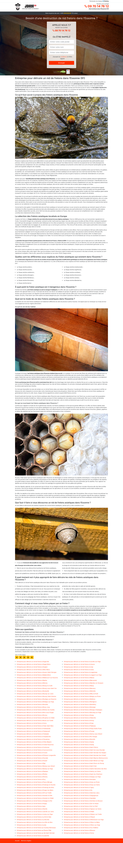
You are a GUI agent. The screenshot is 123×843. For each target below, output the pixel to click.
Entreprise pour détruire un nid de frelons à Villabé (79, 811)
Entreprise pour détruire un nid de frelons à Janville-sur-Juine (35, 811)
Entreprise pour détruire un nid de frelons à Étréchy (32, 777)
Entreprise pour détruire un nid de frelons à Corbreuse (33, 747)
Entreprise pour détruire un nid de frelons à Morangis (80, 707)
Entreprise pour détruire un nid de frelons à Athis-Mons (33, 669)
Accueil (17, 840)
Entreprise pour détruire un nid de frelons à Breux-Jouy (33, 707)
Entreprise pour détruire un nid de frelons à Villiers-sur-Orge (82, 825)
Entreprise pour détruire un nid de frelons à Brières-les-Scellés (36, 710)
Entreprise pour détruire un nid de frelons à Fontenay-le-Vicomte (36, 785)
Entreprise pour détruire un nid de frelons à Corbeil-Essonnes (35, 744)
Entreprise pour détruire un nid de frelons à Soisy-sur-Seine (82, 785)
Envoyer (61, 63)
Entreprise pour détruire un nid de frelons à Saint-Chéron (81, 747)
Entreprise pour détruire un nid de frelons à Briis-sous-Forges (35, 712)
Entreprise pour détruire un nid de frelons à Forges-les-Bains (35, 790)
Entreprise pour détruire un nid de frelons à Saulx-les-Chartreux (83, 774)
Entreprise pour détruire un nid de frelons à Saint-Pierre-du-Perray (84, 763)
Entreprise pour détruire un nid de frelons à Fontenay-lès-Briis (35, 787)
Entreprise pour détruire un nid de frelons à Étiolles (32, 774)
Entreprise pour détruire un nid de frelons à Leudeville (33, 835)
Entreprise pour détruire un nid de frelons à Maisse (79, 677)
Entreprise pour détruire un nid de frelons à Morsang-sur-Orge (82, 712)
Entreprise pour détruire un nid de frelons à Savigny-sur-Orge (82, 777)
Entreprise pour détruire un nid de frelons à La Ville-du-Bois (34, 822)
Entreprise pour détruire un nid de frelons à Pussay (79, 731)
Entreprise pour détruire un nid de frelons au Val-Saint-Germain (36, 833)
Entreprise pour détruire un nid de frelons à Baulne (32, 680)
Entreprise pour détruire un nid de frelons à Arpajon (32, 667)
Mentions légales (26, 840)
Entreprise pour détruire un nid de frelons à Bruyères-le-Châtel (35, 718)
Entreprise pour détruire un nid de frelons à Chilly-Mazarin (34, 742)
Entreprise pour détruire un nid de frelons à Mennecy (79, 688)
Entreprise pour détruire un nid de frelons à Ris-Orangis (80, 736)
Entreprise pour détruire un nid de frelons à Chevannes (33, 739)
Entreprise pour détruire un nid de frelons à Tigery (79, 787)
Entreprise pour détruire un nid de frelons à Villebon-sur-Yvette (83, 814)
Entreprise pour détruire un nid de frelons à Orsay (78, 723)
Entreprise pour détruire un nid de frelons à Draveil (32, 760)
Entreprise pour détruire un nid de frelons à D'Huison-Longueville (36, 755)
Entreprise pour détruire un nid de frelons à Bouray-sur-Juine (35, 694)
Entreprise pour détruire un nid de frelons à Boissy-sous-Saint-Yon (37, 688)
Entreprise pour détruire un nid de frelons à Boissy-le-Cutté (34, 685)
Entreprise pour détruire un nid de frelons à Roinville (79, 739)
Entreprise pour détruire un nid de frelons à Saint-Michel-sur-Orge (84, 760)
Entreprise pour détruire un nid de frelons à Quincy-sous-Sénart (83, 734)
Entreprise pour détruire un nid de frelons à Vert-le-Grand (81, 803)
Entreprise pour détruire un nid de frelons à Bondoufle (33, 691)
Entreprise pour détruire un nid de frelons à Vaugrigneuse (81, 795)
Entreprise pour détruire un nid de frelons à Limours (79, 664)
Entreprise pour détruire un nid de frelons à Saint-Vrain (80, 766)
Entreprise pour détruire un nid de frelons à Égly (31, 763)
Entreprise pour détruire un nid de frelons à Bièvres (32, 683)
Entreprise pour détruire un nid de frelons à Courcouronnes (34, 750)
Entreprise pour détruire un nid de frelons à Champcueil (33, 731)
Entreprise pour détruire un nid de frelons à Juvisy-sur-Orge (35, 814)
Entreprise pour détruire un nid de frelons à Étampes (32, 771)
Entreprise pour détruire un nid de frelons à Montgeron (80, 702)
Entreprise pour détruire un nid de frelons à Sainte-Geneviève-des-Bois (85, 769)
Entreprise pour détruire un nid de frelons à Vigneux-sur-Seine (82, 809)
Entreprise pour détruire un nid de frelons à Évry (31, 779)
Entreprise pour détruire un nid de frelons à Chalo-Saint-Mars (35, 726)
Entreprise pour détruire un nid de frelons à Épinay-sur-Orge (35, 769)
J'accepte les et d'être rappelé (62, 57)
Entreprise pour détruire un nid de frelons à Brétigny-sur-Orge (35, 702)
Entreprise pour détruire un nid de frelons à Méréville (80, 691)
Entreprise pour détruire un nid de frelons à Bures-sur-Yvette (35, 720)
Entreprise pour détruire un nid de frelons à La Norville (33, 819)
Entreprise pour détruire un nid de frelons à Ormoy (79, 720)
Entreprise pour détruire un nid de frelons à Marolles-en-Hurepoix (83, 683)
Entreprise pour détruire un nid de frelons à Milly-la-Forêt (81, 694)
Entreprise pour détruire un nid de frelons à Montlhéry (80, 704)
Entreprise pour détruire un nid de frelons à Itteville (32, 809)
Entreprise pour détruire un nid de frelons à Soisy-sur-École (82, 782)
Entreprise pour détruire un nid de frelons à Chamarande (33, 728)
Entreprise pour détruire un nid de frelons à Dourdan (32, 758)
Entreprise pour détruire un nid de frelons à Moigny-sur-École (82, 696)
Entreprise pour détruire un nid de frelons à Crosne (32, 752)
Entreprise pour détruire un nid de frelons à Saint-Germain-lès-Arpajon (85, 752)
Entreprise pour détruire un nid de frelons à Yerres (79, 833)
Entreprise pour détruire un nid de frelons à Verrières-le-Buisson (83, 801)
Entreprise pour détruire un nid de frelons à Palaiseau (80, 726)
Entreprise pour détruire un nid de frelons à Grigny (32, 803)
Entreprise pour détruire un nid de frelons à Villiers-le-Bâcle (82, 822)
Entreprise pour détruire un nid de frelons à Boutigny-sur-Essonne (36, 699)
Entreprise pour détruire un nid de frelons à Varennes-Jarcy (81, 793)
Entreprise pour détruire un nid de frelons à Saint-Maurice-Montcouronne (86, 758)
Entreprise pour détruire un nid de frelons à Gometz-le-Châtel (35, 798)
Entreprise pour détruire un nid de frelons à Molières (79, 699)
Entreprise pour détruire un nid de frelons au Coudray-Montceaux (36, 827)
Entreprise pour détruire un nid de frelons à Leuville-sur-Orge (82, 661)
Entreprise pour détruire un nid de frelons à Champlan (33, 734)
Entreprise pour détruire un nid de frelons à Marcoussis (80, 680)
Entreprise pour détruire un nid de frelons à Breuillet (32, 704)
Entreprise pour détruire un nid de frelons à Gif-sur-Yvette (34, 793)
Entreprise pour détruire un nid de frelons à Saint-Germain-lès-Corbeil (85, 755)
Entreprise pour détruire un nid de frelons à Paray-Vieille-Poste (83, 728)
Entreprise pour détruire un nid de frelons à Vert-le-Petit (81, 806)
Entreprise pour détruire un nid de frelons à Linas (78, 667)
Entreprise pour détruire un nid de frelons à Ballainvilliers (34, 675)
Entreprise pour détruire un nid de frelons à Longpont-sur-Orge (83, 675)
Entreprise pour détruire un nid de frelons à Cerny (32, 723)
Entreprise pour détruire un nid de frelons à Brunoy (32, 715)
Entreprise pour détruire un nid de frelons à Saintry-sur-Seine (82, 771)
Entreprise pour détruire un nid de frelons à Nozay (79, 715)
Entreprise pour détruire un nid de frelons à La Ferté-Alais (34, 817)
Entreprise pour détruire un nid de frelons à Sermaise (80, 779)
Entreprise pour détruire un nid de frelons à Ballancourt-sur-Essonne (37, 677)
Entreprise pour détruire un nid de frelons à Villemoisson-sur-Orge (84, 819)
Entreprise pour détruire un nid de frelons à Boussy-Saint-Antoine (36, 696)
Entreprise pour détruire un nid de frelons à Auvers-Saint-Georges (36, 672)
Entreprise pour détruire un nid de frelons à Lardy (31, 825)
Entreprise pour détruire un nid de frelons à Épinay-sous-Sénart (36, 766)
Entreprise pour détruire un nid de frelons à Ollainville (80, 718)
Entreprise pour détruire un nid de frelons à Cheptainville (34, 736)
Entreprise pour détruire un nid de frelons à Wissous (79, 830)
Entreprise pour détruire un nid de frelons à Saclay (79, 744)
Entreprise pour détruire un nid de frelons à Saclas (79, 742)
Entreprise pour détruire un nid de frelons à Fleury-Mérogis (34, 782)
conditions (64, 57)
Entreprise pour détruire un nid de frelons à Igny (31, 806)
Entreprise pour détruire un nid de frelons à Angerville (33, 661)
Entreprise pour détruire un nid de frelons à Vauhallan (80, 798)
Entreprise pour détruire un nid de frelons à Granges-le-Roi (34, 801)
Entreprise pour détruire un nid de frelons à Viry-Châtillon (81, 827)
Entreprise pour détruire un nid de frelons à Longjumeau (80, 672)
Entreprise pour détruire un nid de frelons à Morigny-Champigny (83, 710)
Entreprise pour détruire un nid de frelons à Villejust (79, 817)
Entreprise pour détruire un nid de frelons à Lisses (79, 669)
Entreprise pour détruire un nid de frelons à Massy (79, 685)
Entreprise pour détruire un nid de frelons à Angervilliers (33, 664)
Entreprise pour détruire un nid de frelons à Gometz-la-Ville (34, 795)
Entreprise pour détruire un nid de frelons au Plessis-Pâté (34, 830)
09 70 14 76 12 (98, 6)
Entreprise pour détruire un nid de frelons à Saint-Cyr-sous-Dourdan (84, 750)
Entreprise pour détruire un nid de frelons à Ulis (78, 790)
